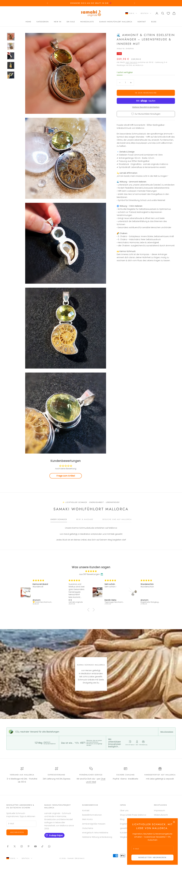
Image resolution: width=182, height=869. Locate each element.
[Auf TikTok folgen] (42, 846)
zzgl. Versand (131, 62)
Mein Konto (87, 819)
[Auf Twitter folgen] (14, 846)
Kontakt (142, 22)
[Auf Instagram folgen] (21, 846)
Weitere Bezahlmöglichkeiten (145, 107)
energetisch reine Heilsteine (95, 832)
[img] (91, 571)
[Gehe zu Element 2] (11, 46)
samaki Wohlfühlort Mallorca (115, 22)
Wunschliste (87, 22)
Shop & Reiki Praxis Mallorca (133, 815)
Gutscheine (87, 828)
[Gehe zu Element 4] (11, 65)
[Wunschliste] (168, 13)
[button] (89, 610)
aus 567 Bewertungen (89, 574)
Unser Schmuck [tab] (58, 519)
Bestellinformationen (92, 815)
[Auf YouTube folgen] (35, 846)
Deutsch (145, 13)
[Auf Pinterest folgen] (28, 846)
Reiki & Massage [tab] (84, 519)
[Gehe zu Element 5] (11, 75)
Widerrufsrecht (161, 815)
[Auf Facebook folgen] (7, 846)
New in (57, 22)
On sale (71, 22)
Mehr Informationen (166, 731)
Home (28, 22)
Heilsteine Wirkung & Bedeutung (97, 837)
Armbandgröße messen (93, 823)
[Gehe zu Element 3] (11, 56)
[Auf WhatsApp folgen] (49, 846)
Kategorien (43, 22)
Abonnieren (17, 832)
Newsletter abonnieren (152, 857)
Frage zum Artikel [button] (65, 475)
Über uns (124, 810)
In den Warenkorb (146, 93)
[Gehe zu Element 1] (11, 36)
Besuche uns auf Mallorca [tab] (117, 519)
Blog (153, 22)
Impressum (159, 810)
